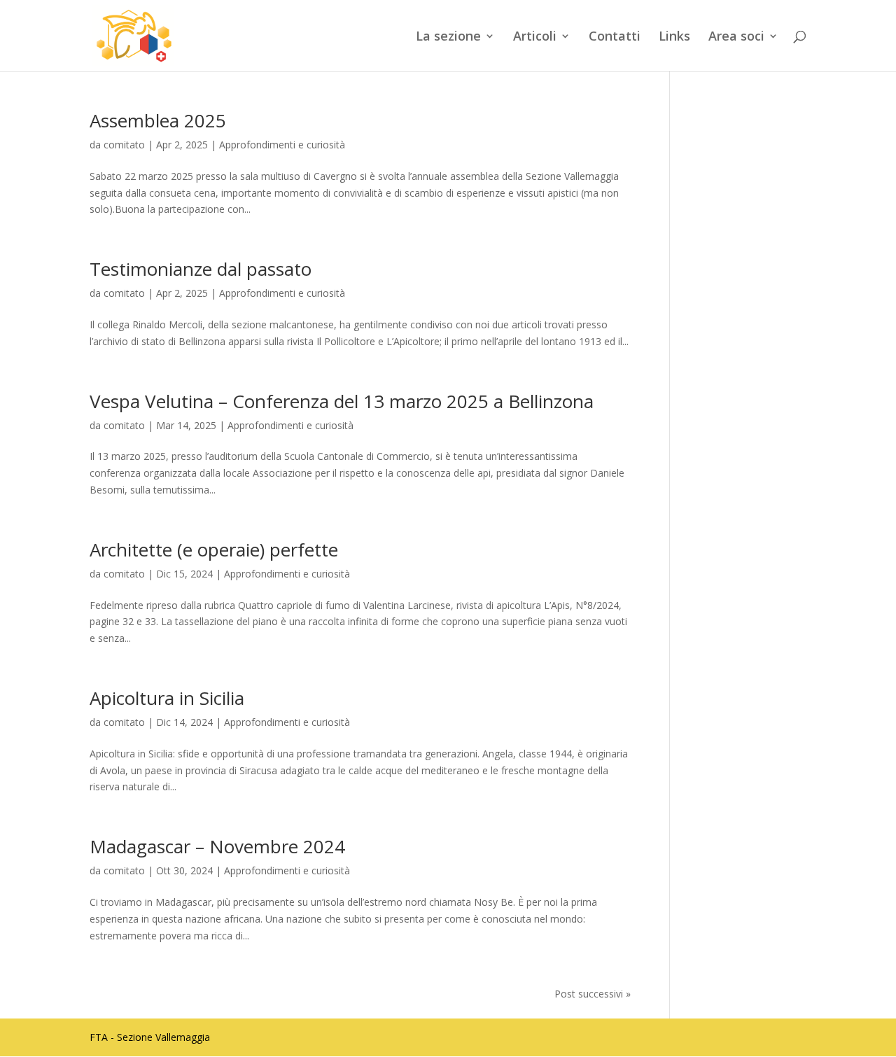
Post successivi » (592, 993)
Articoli (534, 37)
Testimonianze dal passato (201, 268)
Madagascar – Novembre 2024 (217, 846)
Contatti (614, 37)
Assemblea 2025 (158, 120)
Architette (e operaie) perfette (214, 549)
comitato (124, 144)
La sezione (448, 37)
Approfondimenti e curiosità (282, 144)
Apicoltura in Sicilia (167, 697)
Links (674, 37)
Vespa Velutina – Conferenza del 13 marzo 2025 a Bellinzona (342, 401)
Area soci (736, 37)
